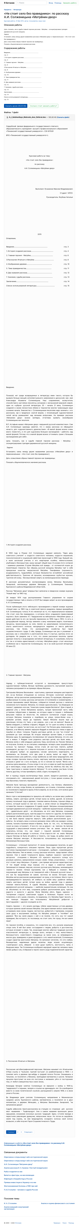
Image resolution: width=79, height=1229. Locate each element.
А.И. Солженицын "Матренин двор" (18, 1164)
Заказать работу (70, 3)
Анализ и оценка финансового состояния (58, 1203)
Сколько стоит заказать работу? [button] (43, 106)
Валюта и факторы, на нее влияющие (19, 1175)
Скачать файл (63, 117)
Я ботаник (18, 1223)
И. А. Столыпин (10, 1203)
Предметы (7, 9)
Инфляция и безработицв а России (18, 1179)
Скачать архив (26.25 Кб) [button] (15, 106)
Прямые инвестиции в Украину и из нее (20, 1182)
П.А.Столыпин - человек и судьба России (21, 1190)
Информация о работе (34, 1144)
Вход (51, 3)
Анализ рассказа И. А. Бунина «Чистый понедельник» (26, 1168)
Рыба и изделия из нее (13, 1172)
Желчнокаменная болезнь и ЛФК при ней (21, 1186)
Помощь (58, 3)
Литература (17, 9)
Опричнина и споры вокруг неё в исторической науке (26, 1157)
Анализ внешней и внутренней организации (16, 1208)
